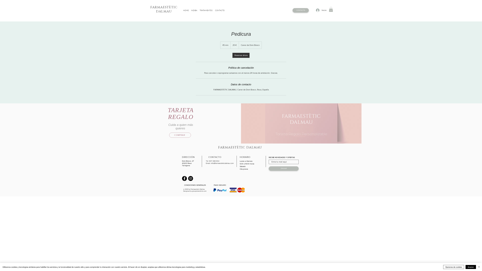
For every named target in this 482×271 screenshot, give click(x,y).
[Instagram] (190, 178)
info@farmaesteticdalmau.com (222, 163)
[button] (331, 9)
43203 (185, 163)
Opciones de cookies (453, 267)
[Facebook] (184, 178)
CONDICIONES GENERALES (195, 185)
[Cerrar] (478, 267)
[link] (241, 55)
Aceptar (471, 267)
